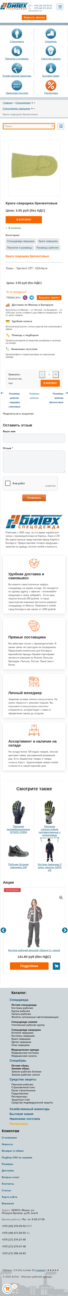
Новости (7, 1144)
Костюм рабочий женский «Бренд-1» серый (34, 950)
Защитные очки (20, 1099)
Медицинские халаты (24, 1055)
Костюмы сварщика (23, 1035)
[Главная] (14, 6)
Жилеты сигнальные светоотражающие (35, 1016)
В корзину (24, 219)
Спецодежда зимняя (24, 1021)
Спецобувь (51, 41)
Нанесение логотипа (17, 93)
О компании (9, 1137)
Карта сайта (9, 1196)
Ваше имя (9, 431)
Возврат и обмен (13, 1150)
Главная (8, 102)
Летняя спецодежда (24, 1004)
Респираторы (19, 1096)
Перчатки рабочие (22, 1084)
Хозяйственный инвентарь (17, 76)
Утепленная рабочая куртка (28, 1024)
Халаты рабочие (21, 1013)
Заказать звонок (49, 297)
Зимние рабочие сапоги (25, 1074)
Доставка (8, 1170)
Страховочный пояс (23, 1087)
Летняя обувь (20, 1065)
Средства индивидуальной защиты (32, 1102)
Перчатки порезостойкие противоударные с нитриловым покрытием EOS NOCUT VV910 (50, 833)
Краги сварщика (48, 241)
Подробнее (29, 966)
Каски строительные (23, 1090)
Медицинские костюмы (25, 1052)
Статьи (6, 1190)
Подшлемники (19, 1093)
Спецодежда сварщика (16, 108)
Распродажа (19, 1123)
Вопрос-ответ (11, 1177)
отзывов (40, 1270)
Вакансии (8, 1203)
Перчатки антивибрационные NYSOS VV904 (18, 829)
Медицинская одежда (25, 1049)
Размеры (7, 1164)
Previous (3, 930)
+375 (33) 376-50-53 (40, 6)
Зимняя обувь (20, 1068)
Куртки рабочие (20, 1011)
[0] (7, 1288)
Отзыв (8, 448)
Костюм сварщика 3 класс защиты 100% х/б (49, 867)
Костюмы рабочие (22, 1007)
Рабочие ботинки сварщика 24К (18, 866)
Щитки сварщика (21, 1041)
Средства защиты (51, 58)
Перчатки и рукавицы (16, 58)
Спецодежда (17, 41)
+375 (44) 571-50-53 (40, 8)
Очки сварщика (20, 1045)
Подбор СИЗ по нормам (17, 1157)
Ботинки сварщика (22, 1032)
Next (65, 930)
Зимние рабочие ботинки (26, 1071)
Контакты (8, 1183)
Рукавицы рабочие (47, 247)
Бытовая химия (50, 76)
